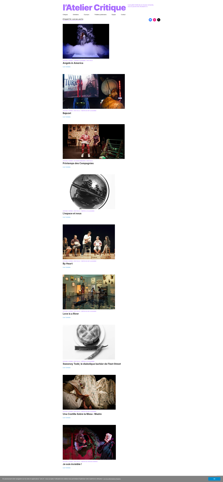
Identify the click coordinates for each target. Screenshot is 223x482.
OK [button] (214, 479)
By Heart (68, 263)
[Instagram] (154, 19)
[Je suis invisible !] (95, 442)
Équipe (114, 14)
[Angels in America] (95, 41)
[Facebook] (150, 19)
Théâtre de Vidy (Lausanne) (88, 110)
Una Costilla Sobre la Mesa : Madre (82, 414)
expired (70, 60)
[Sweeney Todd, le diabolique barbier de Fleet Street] (95, 342)
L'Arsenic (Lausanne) (80, 60)
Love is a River (71, 313)
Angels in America (73, 63)
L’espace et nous (72, 213)
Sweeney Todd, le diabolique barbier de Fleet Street (92, 364)
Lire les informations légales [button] (112, 479)
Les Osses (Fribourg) (80, 160)
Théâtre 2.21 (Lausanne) (87, 211)
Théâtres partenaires (100, 14)
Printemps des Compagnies (78, 163)
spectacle (89, 60)
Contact (123, 14)
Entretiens (76, 14)
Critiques (65, 14)
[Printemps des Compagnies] (95, 141)
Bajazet (67, 113)
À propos (86, 14)
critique (65, 60)
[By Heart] (95, 241)
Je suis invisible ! (72, 464)
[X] (158, 19)
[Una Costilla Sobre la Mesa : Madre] (95, 392)
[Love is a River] (95, 292)
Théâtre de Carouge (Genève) (89, 461)
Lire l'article (66, 67)
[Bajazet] (95, 91)
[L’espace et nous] (95, 191)
